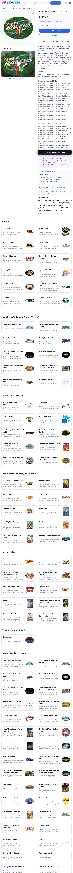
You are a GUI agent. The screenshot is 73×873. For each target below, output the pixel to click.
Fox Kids (21, 8)
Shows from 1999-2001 (13, 395)
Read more (41, 71)
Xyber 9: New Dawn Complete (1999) (50, 210)
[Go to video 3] (13, 78)
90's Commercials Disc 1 (53, 161)
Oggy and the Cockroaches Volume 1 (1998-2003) (55, 200)
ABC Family (28, 8)
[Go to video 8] (20, 78)
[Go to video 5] (16, 78)
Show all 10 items (43, 213)
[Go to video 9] (22, 78)
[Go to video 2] (12, 78)
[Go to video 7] (19, 78)
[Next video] (33, 63)
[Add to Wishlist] (32, 13)
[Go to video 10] (23, 78)
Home (3, 8)
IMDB (52, 77)
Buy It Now (54, 36)
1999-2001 (11, 8)
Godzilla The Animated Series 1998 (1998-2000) (54, 203)
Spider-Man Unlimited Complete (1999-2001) (53, 208)
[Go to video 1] (10, 78)
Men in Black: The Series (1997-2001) (50, 205)
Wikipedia (58, 77)
